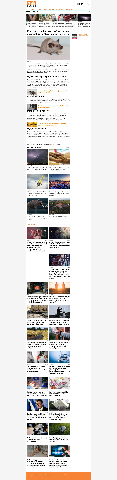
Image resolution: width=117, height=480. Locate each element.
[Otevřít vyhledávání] (88, 4)
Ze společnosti (60, 9)
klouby (33, 144)
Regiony (79, 4)
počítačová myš (47, 144)
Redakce (60, 474)
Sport (45, 9)
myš (37, 144)
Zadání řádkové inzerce (46, 474)
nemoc (40, 144)
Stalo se (39, 9)
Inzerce (32, 474)
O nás (28, 474)
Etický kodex (66, 474)
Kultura (51, 9)
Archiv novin (55, 474)
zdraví (58, 144)
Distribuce (37, 474)
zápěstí (54, 144)
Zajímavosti (69, 9)
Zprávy (32, 9)
